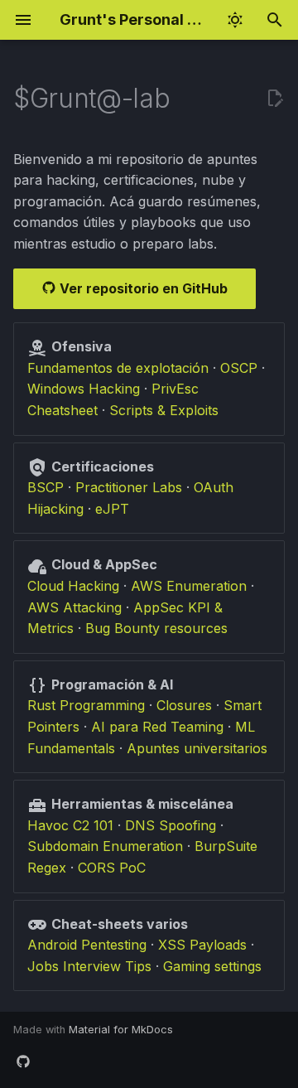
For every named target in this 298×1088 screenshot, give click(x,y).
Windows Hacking (83, 388)
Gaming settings (212, 966)
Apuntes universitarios (197, 748)
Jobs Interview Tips (89, 966)
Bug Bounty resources (156, 628)
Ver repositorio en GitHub (142, 288)
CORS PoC (112, 867)
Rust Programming (86, 705)
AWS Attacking (74, 607)
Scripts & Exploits (164, 410)
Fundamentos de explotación (118, 368)
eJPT (112, 508)
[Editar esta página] (275, 98)
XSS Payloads (202, 944)
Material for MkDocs (121, 1029)
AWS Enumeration (189, 586)
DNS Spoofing (170, 825)
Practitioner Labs (128, 487)
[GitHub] (23, 1061)
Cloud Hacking (73, 586)
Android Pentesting (87, 944)
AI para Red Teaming (157, 726)
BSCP (45, 487)
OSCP (238, 368)
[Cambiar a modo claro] (235, 19)
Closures (184, 705)
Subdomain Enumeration (105, 846)
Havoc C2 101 (70, 825)
